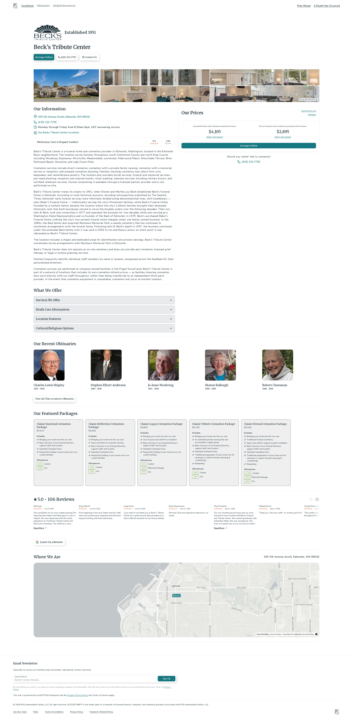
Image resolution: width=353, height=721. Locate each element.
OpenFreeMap (275, 634)
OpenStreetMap (308, 634)
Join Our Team (20, 712)
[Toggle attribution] (316, 634)
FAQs (35, 712)
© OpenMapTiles (287, 634)
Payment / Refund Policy (101, 712)
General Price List (308, 111)
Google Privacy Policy (77, 695)
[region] (176, 600)
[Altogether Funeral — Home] (15, 5)
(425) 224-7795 (47, 122)
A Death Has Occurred (327, 5)
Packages (312, 115)
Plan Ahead (304, 5)
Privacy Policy (76, 712)
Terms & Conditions (54, 712)
